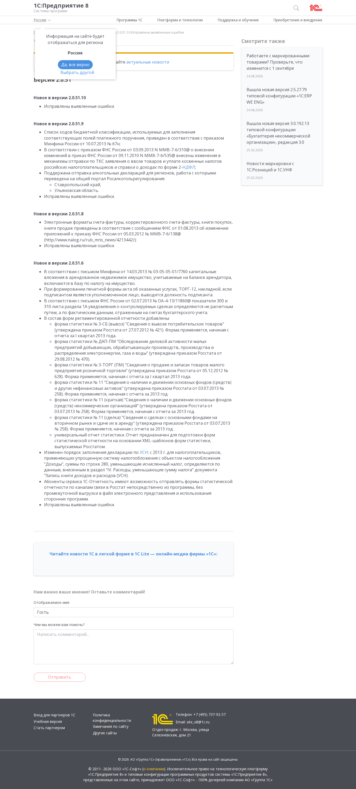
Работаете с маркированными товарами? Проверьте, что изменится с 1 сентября (278, 62)
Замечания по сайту (110, 726)
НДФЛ (188, 167)
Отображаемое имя (51, 602)
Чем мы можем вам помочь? (59, 624)
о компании (153, 768)
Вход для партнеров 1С (54, 714)
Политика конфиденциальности (112, 717)
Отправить (59, 677)
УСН (144, 452)
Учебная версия (48, 721)
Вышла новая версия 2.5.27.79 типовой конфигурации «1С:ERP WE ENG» (279, 96)
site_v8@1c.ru (198, 721)
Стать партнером (49, 727)
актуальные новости (147, 62)
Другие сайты (105, 732)
